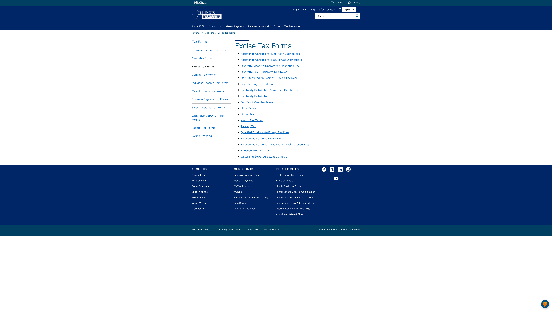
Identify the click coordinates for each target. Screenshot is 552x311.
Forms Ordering (202, 136)
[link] (324, 170)
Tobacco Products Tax (255, 150)
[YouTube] (336, 178)
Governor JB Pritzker (327, 229)
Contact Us (215, 26)
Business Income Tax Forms (209, 50)
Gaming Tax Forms (204, 74)
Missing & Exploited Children (228, 229)
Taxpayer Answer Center (248, 174)
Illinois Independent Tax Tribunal (294, 197)
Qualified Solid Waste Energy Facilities (265, 132)
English (346, 9)
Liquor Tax (247, 114)
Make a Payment (235, 26)
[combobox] (349, 9)
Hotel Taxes (248, 108)
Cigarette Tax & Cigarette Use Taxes (264, 71)
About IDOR (198, 26)
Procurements (200, 197)
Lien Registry (241, 203)
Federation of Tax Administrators (295, 203)
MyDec (238, 191)
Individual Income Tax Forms (210, 82)
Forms (276, 26)
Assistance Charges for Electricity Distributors (270, 53)
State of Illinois (284, 180)
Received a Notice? (258, 26)
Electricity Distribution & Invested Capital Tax (270, 90)
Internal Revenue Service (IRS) (293, 208)
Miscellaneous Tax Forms (208, 91)
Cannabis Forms (202, 58)
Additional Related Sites (289, 214)
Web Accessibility (200, 229)
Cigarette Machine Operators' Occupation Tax (270, 65)
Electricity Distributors (255, 96)
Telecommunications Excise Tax (261, 138)
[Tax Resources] (302, 25)
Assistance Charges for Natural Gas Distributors (271, 59)
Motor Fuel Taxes (252, 120)
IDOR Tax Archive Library (290, 174)
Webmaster (198, 208)
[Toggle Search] (357, 15)
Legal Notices (200, 191)
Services (355, 3)
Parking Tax (248, 126)
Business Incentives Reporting (251, 197)
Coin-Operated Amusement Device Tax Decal (269, 77)
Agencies (338, 3)
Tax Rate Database (244, 208)
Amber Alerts (252, 229)
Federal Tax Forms (203, 127)
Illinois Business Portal (288, 186)
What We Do (199, 203)
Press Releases (200, 186)
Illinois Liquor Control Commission (295, 191)
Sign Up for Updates (323, 9)
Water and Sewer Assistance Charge (264, 156)
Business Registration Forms (210, 99)
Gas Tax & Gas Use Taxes (257, 102)
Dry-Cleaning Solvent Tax (257, 84)
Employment (300, 9)
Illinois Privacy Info (272, 229)
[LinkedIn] (340, 170)
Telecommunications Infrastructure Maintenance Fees (275, 144)
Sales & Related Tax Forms (209, 107)
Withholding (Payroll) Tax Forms (208, 117)
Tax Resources (292, 26)
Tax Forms (199, 41)
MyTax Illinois (241, 186)
